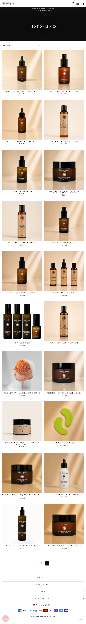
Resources (42, 584)
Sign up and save (42, 598)
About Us (42, 578)
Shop (42, 591)
